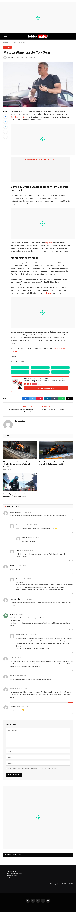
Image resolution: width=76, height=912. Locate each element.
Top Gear (48, 243)
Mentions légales (11, 871)
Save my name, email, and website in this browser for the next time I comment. (32, 768)
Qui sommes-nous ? (12, 875)
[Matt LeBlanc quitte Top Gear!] (38, 84)
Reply (70, 519)
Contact (8, 878)
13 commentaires (32, 57)
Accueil (5, 42)
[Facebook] (5, 117)
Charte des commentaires (14, 873)
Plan (7, 880)
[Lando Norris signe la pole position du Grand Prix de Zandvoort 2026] (56, 450)
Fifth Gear (47, 293)
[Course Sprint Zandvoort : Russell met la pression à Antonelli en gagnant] (20, 482)
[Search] (71, 36)
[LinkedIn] (5, 127)
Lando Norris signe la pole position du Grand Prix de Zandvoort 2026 (53, 463)
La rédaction (11, 57)
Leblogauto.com (56, 884)
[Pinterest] (5, 132)
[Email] (5, 137)
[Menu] (5, 36)
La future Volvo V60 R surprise (53, 409)
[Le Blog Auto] (38, 36)
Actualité (7, 47)
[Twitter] (5, 122)
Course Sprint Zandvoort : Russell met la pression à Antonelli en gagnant (19, 495)
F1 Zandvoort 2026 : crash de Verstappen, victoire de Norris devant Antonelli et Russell (19, 464)
